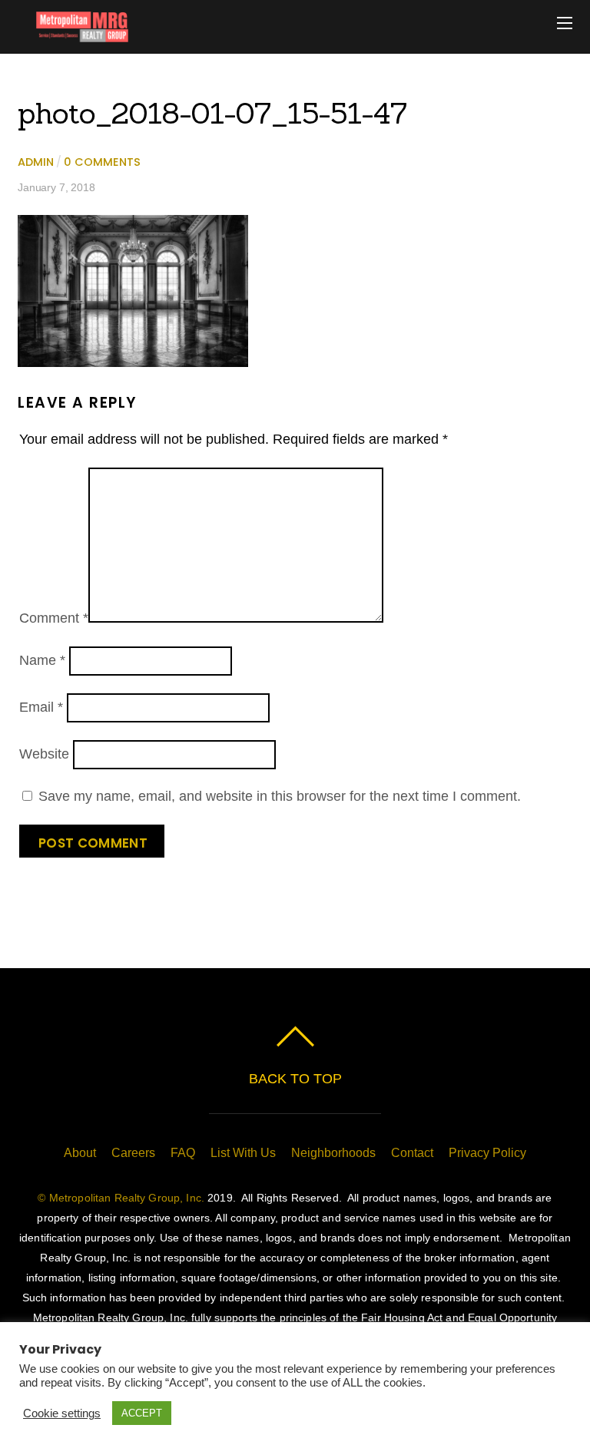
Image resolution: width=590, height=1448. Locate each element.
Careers (133, 1152)
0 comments (102, 162)
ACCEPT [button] (141, 1413)
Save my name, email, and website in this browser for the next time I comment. (279, 796)
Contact (412, 1152)
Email (41, 707)
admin (36, 162)
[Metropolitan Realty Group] (73, 34)
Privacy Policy (487, 1152)
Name (42, 660)
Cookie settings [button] (62, 1413)
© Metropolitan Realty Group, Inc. (121, 1198)
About (80, 1152)
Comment (53, 618)
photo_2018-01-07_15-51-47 (213, 113)
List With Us (243, 1152)
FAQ (183, 1152)
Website (44, 754)
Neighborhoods (333, 1152)
